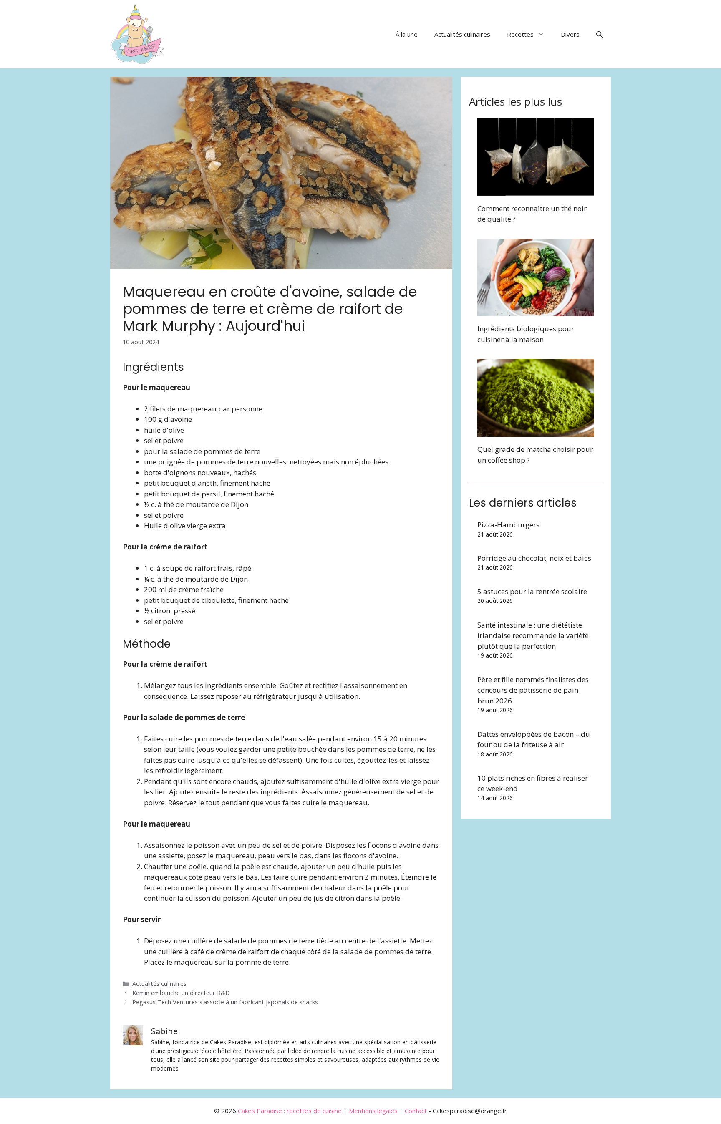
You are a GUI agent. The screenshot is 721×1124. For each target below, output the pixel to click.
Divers (570, 34)
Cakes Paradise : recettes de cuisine (290, 1110)
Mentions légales (373, 1110)
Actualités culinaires (462, 34)
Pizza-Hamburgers (508, 524)
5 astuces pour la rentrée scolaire (532, 591)
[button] (599, 34)
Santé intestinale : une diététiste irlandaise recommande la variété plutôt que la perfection (533, 635)
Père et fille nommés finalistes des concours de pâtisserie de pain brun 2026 (533, 690)
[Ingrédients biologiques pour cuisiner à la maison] (535, 311)
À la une (407, 34)
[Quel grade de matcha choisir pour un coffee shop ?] (535, 431)
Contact (416, 1110)
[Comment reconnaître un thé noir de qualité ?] (535, 190)
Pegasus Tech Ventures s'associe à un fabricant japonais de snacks (225, 1002)
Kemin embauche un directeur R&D (181, 993)
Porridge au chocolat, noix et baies (534, 558)
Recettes (520, 34)
